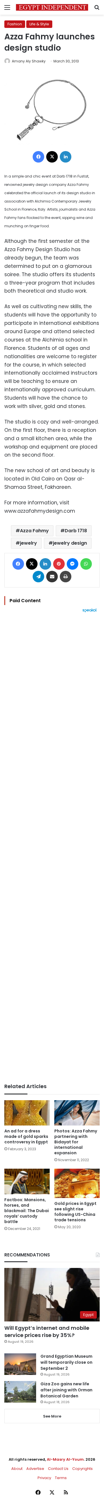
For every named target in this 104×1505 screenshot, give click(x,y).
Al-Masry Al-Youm (65, 1459)
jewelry (28, 543)
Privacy (44, 1478)
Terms (61, 1478)
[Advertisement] (52, 848)
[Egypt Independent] (52, 7)
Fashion (15, 24)
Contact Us (58, 1468)
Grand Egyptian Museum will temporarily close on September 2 (66, 1362)
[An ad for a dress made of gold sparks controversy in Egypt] (27, 1113)
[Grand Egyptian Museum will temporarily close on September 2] (20, 1364)
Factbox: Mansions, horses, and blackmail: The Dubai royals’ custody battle (26, 1210)
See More (52, 1416)
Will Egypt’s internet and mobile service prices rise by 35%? (46, 1331)
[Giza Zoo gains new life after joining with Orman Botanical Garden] (20, 1392)
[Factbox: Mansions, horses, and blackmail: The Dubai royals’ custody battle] (27, 1181)
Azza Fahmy (34, 530)
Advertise (35, 1468)
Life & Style (39, 24)
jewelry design (70, 543)
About (17, 1468)
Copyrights (82, 1468)
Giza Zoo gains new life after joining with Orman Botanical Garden (66, 1390)
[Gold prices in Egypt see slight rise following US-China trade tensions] (77, 1183)
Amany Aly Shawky (29, 61)
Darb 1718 (76, 530)
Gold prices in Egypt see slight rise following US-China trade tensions (75, 1212)
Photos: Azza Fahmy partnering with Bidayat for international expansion (75, 1142)
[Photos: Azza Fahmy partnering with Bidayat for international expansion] (77, 1113)
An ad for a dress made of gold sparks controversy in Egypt (26, 1136)
